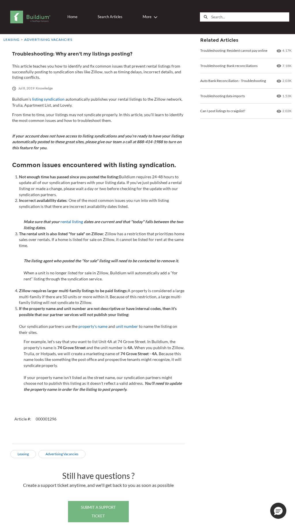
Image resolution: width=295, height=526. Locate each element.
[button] (278, 511)
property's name (92, 326)
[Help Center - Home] (30, 17)
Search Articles (110, 16)
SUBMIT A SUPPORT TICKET (98, 511)
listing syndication (48, 99)
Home (72, 16)
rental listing (71, 221)
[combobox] (250, 17)
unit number (127, 326)
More (147, 16)
